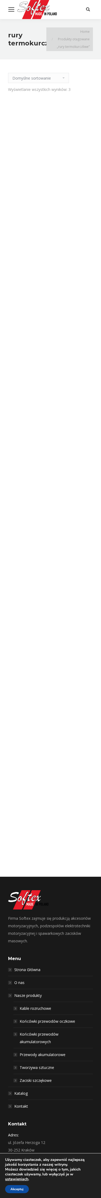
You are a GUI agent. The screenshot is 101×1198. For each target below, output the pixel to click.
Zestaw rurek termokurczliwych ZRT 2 (50, 459)
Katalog (21, 1093)
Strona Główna (27, 969)
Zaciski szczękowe (36, 1080)
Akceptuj (17, 1189)
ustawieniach (16, 1179)
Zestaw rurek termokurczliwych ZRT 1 (50, 203)
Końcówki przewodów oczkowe (47, 1021)
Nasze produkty (28, 995)
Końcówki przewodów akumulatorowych (39, 1038)
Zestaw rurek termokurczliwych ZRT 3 (50, 694)
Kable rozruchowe (35, 1008)
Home (85, 31)
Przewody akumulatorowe (42, 1054)
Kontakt (21, 1106)
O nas (19, 982)
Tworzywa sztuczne (37, 1067)
